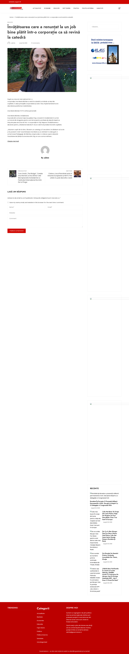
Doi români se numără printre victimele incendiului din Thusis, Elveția (110, 556)
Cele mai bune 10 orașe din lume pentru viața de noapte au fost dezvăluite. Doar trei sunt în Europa (110, 515)
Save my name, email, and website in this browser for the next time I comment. (36, 202)
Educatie (56, 8)
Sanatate (100, 8)
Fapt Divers (66, 8)
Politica (76, 8)
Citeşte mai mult (13, 141)
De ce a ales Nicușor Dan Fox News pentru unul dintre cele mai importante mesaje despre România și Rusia (109, 536)
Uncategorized (42, 642)
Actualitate (37, 8)
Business (40, 617)
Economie (47, 8)
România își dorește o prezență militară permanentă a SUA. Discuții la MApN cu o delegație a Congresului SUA (104, 503)
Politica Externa (88, 8)
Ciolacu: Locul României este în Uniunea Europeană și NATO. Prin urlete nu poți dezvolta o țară (60, 174)
